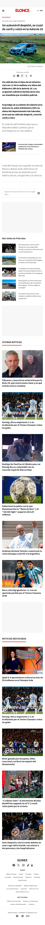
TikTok (28, 865)
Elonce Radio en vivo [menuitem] (22, 892)
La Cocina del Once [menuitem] (12, 889)
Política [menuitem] (36, 874)
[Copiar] (22, 76)
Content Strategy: (17, 916)
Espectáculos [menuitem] (22, 880)
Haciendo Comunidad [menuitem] (15, 886)
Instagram (23, 865)
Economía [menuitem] (37, 877)
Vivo (41, 10)
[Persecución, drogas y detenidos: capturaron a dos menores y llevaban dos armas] (9, 146)
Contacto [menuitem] (31, 904)
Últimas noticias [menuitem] (11, 874)
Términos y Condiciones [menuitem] (30, 901)
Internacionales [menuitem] (18, 877)
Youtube (32, 865)
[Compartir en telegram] (31, 76)
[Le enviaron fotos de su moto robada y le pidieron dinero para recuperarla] (9, 296)
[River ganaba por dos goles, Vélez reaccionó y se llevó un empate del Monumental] (22, 742)
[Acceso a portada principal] (22, 10)
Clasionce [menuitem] (24, 889)
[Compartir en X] (26, 76)
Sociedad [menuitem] (8, 877)
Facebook (14, 865)
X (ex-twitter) (18, 865)
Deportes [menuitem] (29, 877)
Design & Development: (27, 916)
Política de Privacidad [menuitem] (14, 901)
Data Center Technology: (22, 916)
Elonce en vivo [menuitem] (34, 889)
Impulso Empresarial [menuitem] (30, 886)
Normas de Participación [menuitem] (18, 904)
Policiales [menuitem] (28, 874)
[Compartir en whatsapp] (14, 76)
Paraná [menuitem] (21, 874)
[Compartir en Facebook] (18, 76)
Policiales (6, 17)
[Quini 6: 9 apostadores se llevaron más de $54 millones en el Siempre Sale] (22, 660)
